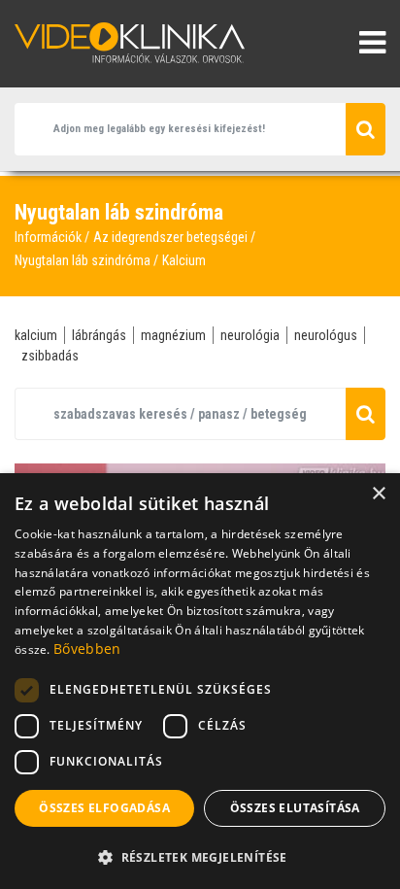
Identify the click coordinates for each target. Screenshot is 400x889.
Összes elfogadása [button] (104, 808)
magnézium (173, 335)
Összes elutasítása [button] (295, 808)
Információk (48, 237)
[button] (200, 857)
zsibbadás (50, 355)
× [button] (378, 494)
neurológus (325, 335)
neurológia (250, 335)
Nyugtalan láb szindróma (82, 260)
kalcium (36, 335)
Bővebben (86, 648)
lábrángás (99, 335)
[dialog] (200, 681)
